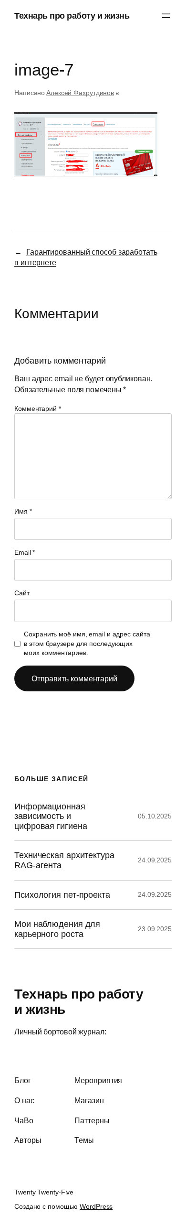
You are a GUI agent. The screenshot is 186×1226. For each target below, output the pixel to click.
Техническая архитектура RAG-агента (64, 860)
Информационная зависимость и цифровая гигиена (50, 816)
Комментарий (37, 408)
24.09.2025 (155, 860)
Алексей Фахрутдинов (80, 93)
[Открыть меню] (166, 16)
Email (24, 552)
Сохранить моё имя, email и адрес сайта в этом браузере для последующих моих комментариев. (87, 643)
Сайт (22, 593)
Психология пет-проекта (62, 895)
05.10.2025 (155, 816)
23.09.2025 (155, 929)
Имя (23, 511)
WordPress (96, 1206)
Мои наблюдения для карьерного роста (57, 929)
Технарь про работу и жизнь (71, 16)
